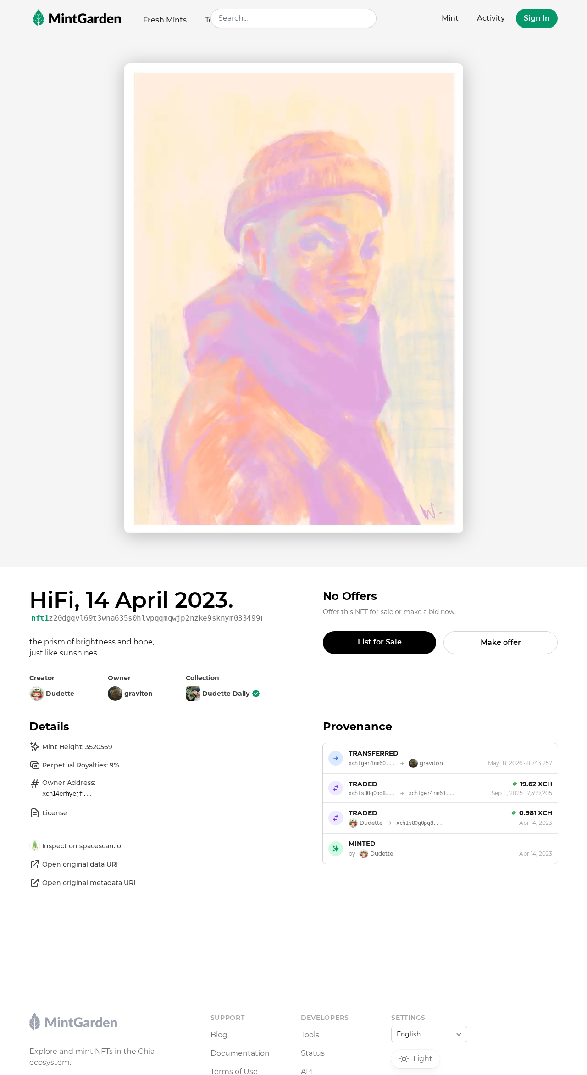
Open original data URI (80, 864)
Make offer (501, 642)
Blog (218, 1034)
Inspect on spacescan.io (81, 846)
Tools (310, 1034)
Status (313, 1053)
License (54, 813)
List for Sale (380, 642)
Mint (450, 18)
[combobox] (293, 18)
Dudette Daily (225, 693)
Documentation (240, 1053)
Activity (491, 18)
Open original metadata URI (88, 883)
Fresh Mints (165, 20)
